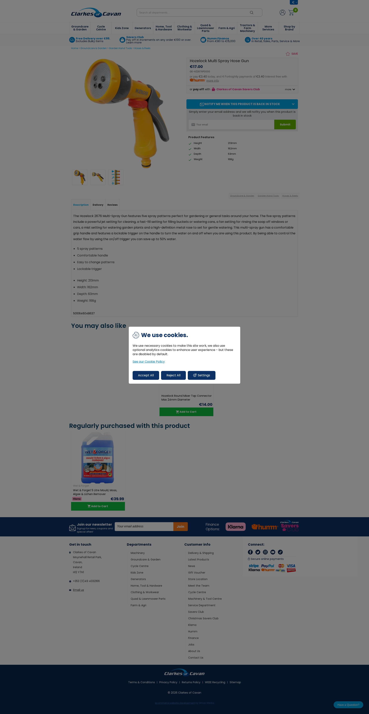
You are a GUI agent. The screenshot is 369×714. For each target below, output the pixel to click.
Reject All (173, 375)
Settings (204, 375)
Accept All (146, 375)
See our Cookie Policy (149, 361)
